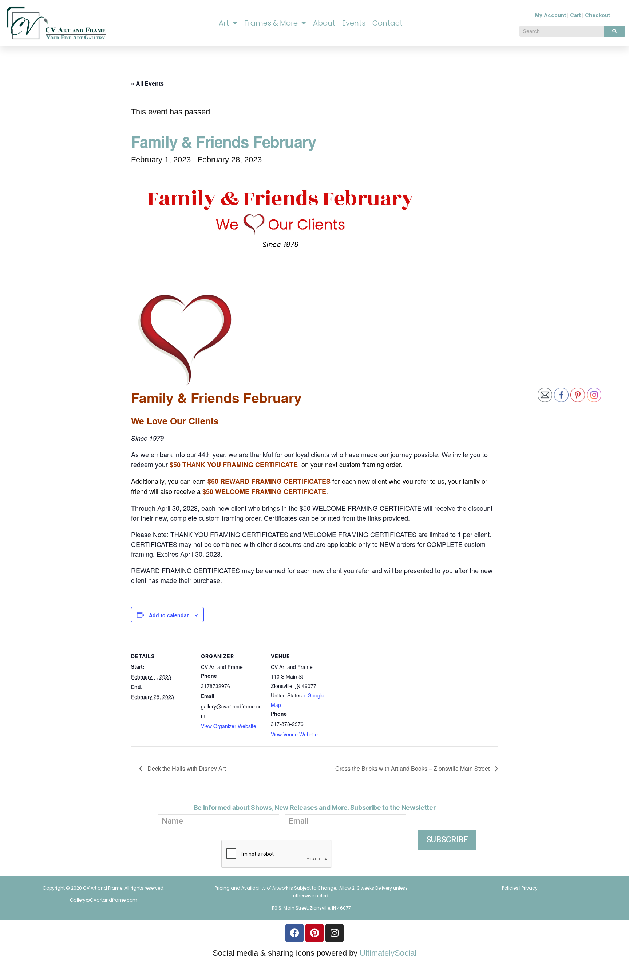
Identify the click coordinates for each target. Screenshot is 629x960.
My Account (550, 15)
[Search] (614, 31)
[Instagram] (334, 933)
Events (353, 23)
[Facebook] (294, 933)
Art (224, 23)
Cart (575, 15)
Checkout (597, 15)
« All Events (147, 83)
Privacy (530, 888)
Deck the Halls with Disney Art (186, 768)
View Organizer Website (228, 726)
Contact (387, 23)
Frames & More (271, 23)
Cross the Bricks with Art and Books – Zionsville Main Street (413, 768)
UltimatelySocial (388, 952)
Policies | (512, 888)
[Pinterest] (314, 933)
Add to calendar (169, 615)
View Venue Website (294, 734)
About (324, 23)
